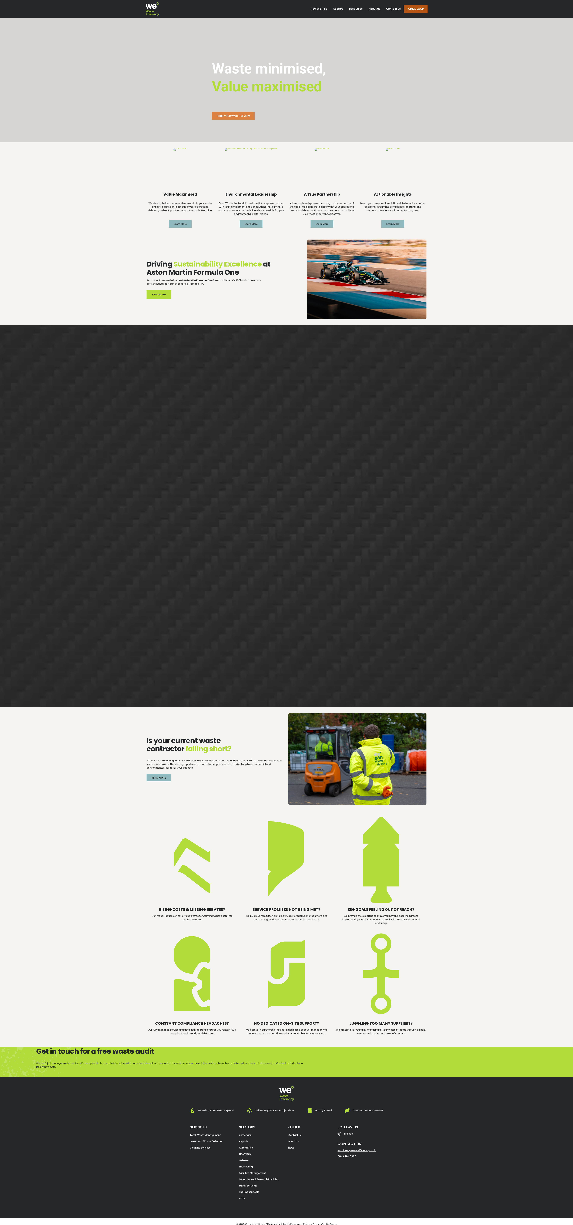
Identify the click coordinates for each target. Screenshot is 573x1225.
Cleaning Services (200, 1147)
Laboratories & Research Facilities (259, 1179)
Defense (243, 1160)
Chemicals (245, 1154)
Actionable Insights (393, 194)
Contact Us (295, 1135)
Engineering (246, 1166)
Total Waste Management (205, 1135)
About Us (293, 1141)
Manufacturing (248, 1185)
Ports (242, 1198)
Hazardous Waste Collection (206, 1141)
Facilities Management (252, 1173)
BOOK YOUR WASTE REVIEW (233, 115)
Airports (243, 1141)
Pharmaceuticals (249, 1192)
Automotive (246, 1147)
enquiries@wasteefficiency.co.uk (357, 1150)
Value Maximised (180, 194)
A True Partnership (322, 194)
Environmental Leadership (251, 194)
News (291, 1147)
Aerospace (245, 1135)
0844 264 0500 (347, 1156)
